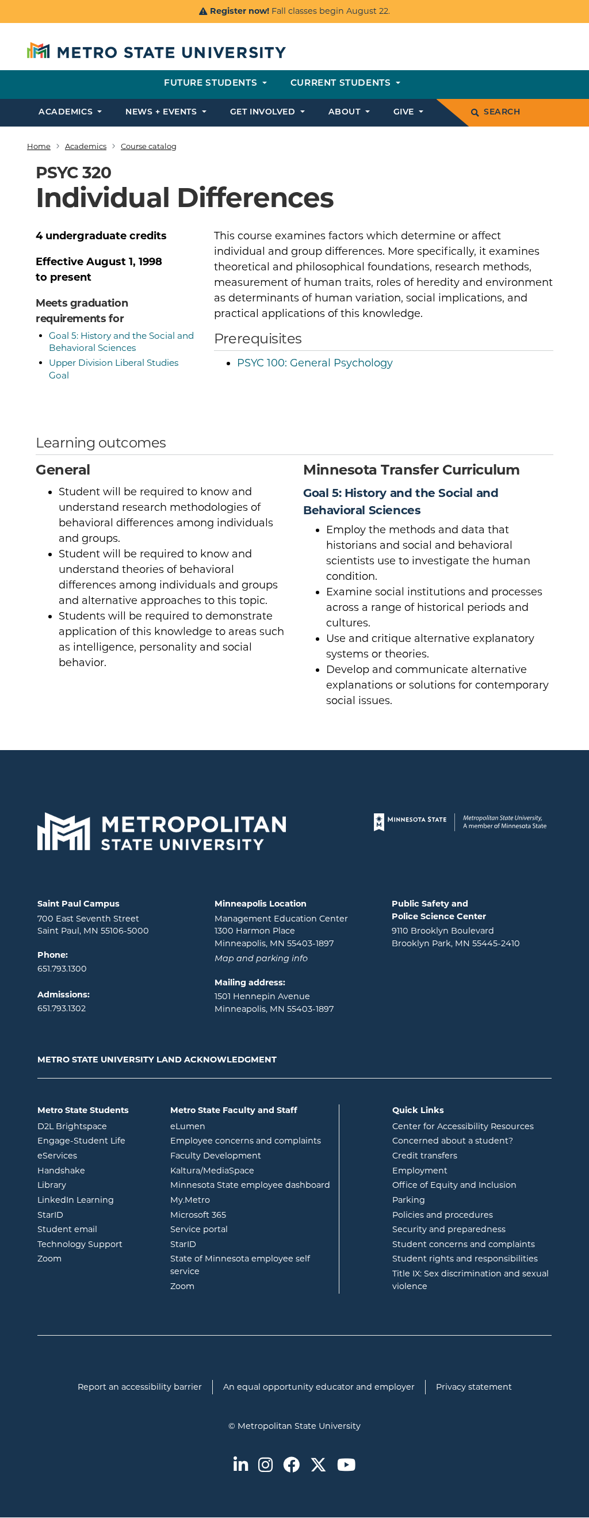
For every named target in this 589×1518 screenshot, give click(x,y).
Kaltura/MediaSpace (250, 1170)
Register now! (239, 11)
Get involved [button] (264, 112)
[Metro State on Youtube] (346, 1466)
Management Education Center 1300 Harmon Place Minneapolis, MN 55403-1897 (281, 931)
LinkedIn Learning (95, 1199)
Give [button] (405, 112)
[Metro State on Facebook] (291, 1466)
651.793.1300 (62, 968)
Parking (408, 1200)
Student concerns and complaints (463, 1244)
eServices (95, 1155)
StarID (95, 1214)
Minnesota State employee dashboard (250, 1184)
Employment (420, 1170)
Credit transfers (424, 1155)
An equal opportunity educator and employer (319, 1387)
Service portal (245, 1228)
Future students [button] (212, 83)
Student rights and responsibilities (465, 1258)
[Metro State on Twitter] (318, 1466)
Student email (95, 1228)
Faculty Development (215, 1155)
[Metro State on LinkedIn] (241, 1466)
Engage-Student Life (95, 1140)
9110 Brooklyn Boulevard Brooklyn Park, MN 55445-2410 (456, 937)
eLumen (234, 1126)
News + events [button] (162, 112)
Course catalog (149, 146)
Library (95, 1184)
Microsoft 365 (244, 1214)
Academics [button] (67, 112)
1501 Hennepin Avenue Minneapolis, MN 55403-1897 (274, 1002)
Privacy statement (474, 1387)
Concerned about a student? (452, 1140)
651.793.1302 (61, 1008)
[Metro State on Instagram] (265, 1466)
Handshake (95, 1170)
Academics (85, 146)
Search (502, 112)
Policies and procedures (442, 1215)
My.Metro (236, 1199)
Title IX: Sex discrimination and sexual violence (470, 1279)
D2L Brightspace (95, 1126)
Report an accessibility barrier (140, 1387)
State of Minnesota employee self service (240, 1264)
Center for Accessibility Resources (463, 1126)
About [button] (345, 112)
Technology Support (80, 1244)
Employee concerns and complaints (245, 1140)
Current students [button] (341, 83)
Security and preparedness (449, 1229)
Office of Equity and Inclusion (454, 1185)
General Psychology (315, 363)
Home (39, 146)
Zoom (95, 1258)
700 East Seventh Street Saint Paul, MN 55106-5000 (93, 924)
